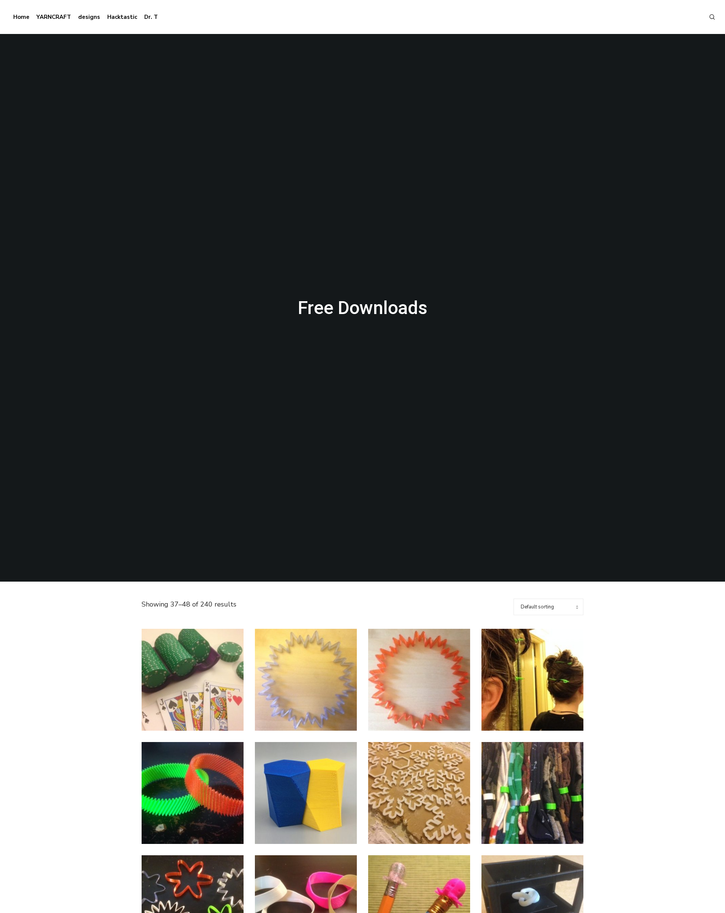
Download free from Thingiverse (194, 711)
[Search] (709, 17)
